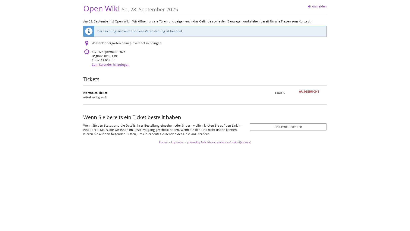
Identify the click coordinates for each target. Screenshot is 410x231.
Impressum (177, 142)
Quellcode (244, 142)
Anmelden (319, 6)
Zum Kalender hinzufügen (110, 64)
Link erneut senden (288, 127)
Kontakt (163, 142)
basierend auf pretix (227, 142)
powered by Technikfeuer (201, 142)
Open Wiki (130, 8)
